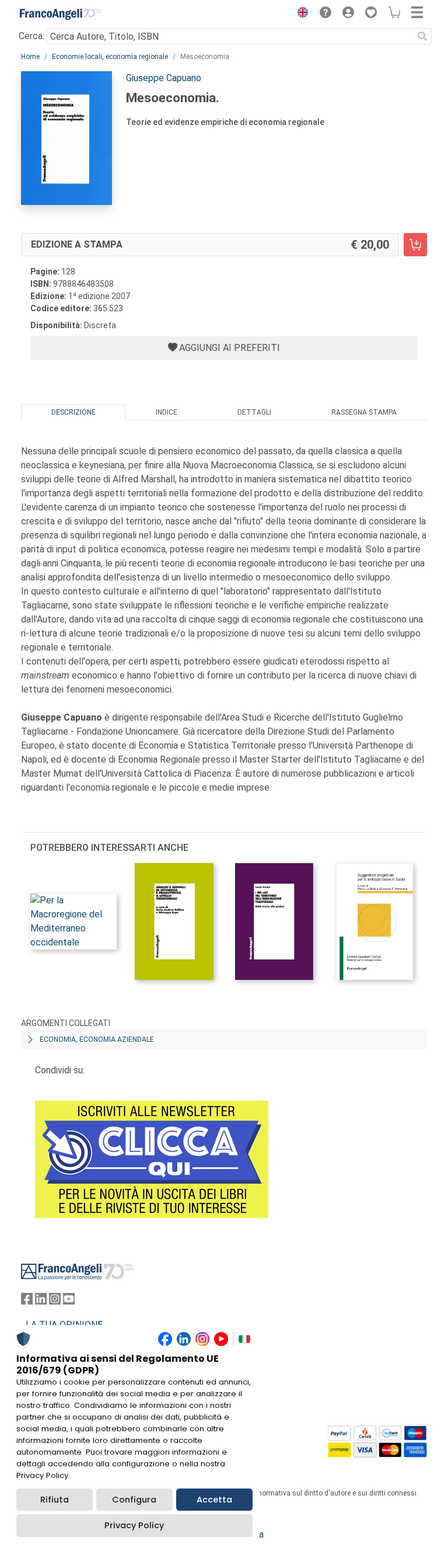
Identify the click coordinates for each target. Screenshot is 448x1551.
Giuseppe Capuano (163, 78)
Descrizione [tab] (73, 412)
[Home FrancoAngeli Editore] (61, 14)
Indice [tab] (166, 412)
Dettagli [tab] (254, 412)
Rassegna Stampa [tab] (364, 412)
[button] (300, 14)
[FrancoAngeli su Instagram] (55, 1301)
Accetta (214, 1499)
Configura (134, 1499)
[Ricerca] (422, 36)
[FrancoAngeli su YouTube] (69, 1301)
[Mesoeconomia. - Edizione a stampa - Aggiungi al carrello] (415, 244)
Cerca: (31, 35)
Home (30, 57)
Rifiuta (54, 1499)
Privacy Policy (134, 1525)
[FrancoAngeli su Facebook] (27, 1301)
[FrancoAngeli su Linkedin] (41, 1301)
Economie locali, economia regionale (110, 57)
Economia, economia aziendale (97, 1039)
